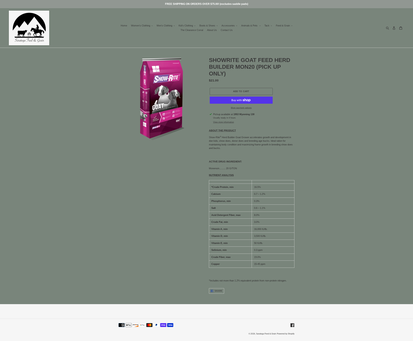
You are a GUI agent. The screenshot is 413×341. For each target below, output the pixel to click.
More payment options (241, 108)
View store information (223, 122)
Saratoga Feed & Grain (266, 334)
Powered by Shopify (285, 334)
